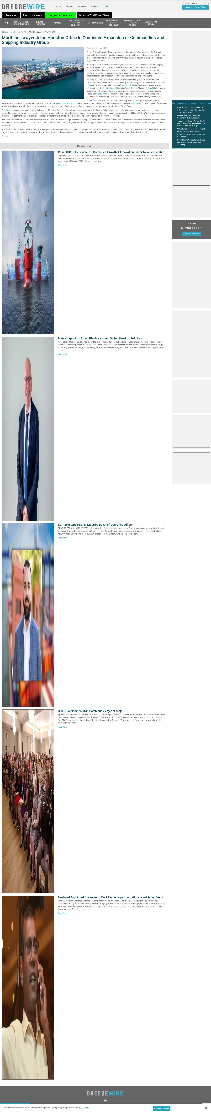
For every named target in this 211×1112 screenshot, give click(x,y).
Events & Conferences (40, 23)
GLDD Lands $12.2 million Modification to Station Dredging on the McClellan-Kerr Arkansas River (191, 109)
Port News (58, 23)
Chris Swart (136, 103)
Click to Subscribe (191, 234)
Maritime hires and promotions (39, 32)
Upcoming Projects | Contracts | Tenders (132, 23)
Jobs (107, 6)
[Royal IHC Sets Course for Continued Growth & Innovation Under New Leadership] (28, 242)
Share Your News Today (195, 7)
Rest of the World (32, 15)
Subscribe (95, 6)
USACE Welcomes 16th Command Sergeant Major (90, 711)
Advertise (82, 6)
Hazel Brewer (114, 91)
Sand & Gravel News (95, 23)
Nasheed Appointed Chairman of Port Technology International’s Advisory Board (110, 897)
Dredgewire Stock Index (61, 15)
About (58, 6)
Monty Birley (101, 94)
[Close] (206, 1108)
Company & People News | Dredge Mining (21, 23)
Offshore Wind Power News (94, 15)
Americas (11, 15)
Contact (69, 6)
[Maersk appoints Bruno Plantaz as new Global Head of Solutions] (28, 429)
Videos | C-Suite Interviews (151, 23)
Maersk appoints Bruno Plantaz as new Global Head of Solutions (100, 338)
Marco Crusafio (128, 85)
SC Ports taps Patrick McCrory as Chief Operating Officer (95, 524)
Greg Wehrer (7, 110)
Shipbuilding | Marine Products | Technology (114, 23)
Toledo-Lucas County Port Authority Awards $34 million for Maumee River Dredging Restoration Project (191, 123)
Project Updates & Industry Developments (76, 23)
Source (5, 136)
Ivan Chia (152, 88)
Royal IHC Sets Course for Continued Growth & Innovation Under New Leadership (111, 152)
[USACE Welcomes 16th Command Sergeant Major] (28, 801)
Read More (62, 165)
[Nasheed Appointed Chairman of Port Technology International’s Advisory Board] (28, 988)
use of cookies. (83, 1108)
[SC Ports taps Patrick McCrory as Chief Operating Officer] (28, 615)
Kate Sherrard (111, 88)
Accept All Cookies (161, 1108)
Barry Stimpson (63, 103)
